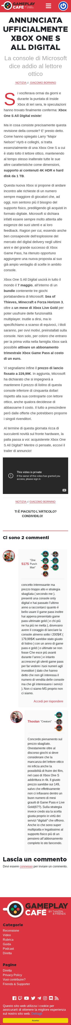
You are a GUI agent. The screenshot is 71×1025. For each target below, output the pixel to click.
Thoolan (34, 721)
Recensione (11, 930)
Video (7, 935)
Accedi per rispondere (48, 701)
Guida (7, 944)
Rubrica (8, 939)
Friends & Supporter (16, 984)
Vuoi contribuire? (14, 979)
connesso (26, 866)
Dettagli (36, 1013)
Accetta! (35, 1020)
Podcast (8, 948)
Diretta (7, 953)
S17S (25, 563)
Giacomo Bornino (43, 82)
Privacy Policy (12, 975)
